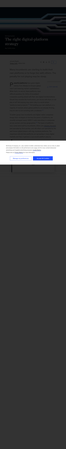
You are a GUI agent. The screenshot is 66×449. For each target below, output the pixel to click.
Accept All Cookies (43, 158)
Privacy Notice (19, 152)
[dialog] (33, 152)
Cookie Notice (37, 150)
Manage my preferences (21, 158)
